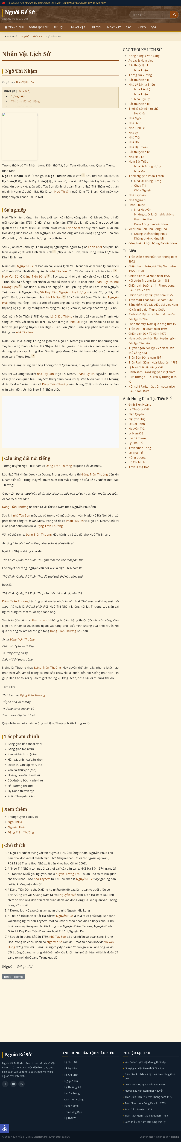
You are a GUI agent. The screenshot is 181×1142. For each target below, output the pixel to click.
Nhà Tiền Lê (137, 128)
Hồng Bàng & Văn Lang (144, 56)
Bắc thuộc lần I (138, 65)
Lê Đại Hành (137, 424)
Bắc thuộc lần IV (139, 152)
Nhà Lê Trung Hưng (147, 166)
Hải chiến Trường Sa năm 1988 (149, 280)
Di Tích (97, 27)
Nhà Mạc (140, 171)
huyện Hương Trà (68, 874)
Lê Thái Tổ (136, 453)
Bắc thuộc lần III (139, 104)
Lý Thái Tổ (136, 443)
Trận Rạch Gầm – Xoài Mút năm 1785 (153, 362)
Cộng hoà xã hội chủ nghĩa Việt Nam (153, 243)
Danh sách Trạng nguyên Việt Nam (152, 372)
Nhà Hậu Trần (138, 147)
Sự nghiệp (18, 96)
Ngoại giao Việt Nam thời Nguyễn (144, 1090)
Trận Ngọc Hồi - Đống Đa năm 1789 (145, 1103)
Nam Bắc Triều (138, 161)
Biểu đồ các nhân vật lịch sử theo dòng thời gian (150, 1076)
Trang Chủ (16, 27)
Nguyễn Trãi (137, 429)
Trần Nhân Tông (140, 448)
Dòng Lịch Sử (38, 27)
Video (142, 27)
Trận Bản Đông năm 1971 (146, 357)
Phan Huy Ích (104, 282)
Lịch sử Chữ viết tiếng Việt (146, 367)
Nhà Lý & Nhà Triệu (142, 84)
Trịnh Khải (95, 247)
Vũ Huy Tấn (48, 292)
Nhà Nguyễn (137, 200)
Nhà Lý (133, 133)
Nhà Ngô (135, 118)
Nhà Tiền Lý (142, 89)
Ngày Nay (114, 27)
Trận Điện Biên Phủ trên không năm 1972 (148, 1096)
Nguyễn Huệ (25, 266)
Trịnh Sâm (73, 228)
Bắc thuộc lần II (139, 80)
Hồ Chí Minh (137, 462)
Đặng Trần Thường (55, 384)
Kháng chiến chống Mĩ (149, 238)
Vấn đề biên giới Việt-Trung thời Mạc (145, 1062)
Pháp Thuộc (137, 205)
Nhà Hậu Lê (136, 157)
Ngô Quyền (136, 414)
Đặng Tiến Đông (34, 276)
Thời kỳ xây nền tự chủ (144, 109)
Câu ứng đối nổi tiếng (25, 101)
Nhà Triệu (141, 70)
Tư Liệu (59, 27)
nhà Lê (75, 322)
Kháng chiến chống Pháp (150, 234)
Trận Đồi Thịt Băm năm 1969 (148, 329)
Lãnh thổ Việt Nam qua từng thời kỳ (152, 324)
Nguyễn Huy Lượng (72, 292)
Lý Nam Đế (136, 433)
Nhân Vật (78, 27)
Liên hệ (175, 1136)
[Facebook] (5, 1084)
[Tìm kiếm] (174, 14)
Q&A (154, 27)
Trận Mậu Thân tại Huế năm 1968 (151, 300)
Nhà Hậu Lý (142, 99)
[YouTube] (13, 1084)
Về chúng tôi (146, 1136)
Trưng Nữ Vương (140, 75)
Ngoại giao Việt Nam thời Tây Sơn (144, 1068)
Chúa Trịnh (141, 186)
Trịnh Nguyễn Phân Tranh (146, 176)
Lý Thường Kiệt (139, 409)
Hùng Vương (137, 457)
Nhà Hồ (134, 142)
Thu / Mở (23, 91)
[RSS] (21, 1084)
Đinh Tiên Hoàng (140, 404)
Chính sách (162, 1136)
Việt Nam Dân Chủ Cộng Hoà (148, 229)
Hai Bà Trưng (138, 438)
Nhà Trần (135, 137)
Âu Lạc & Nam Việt (141, 60)
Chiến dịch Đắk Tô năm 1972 (147, 334)
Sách (129, 27)
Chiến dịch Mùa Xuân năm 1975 (149, 276)
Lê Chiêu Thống (61, 316)
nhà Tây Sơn (58, 271)
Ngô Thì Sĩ (61, 192)
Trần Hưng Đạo (139, 467)
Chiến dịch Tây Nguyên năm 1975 (151, 295)
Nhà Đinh (135, 123)
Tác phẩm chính (21, 107)
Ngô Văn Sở (10, 276)
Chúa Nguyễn (143, 190)
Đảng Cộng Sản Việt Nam (151, 224)
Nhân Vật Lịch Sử (25, 82)
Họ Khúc (139, 113)
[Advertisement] (60, 422)
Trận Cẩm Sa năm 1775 (138, 1109)
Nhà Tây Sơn (137, 195)
